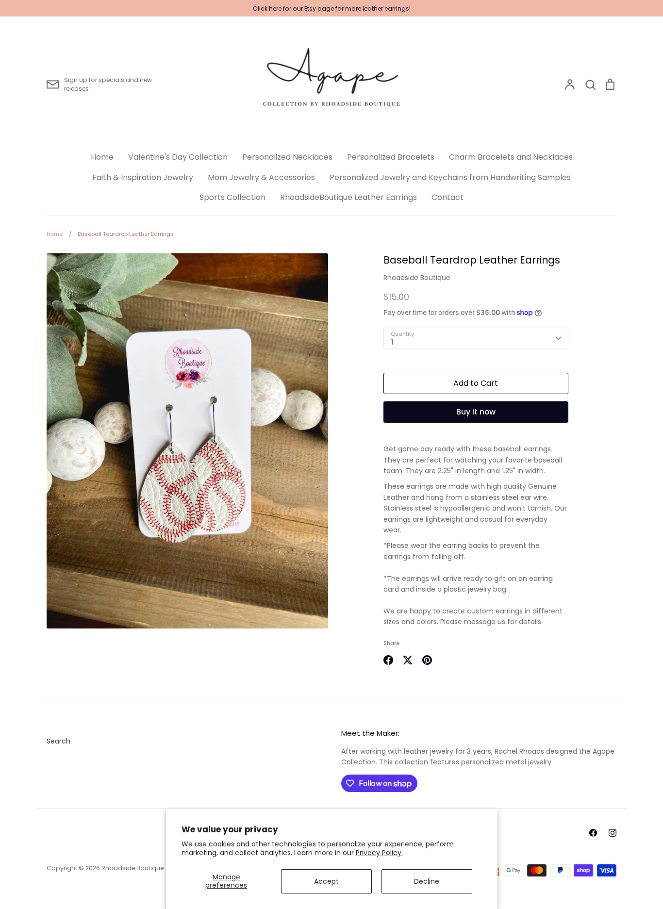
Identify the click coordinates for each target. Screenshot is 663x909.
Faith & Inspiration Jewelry (142, 177)
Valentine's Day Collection (178, 157)
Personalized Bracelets (390, 157)
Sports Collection (232, 197)
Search (58, 741)
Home (102, 157)
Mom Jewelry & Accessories (261, 177)
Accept (326, 881)
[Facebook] (593, 833)
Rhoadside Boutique (416, 277)
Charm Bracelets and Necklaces (511, 157)
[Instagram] (612, 833)
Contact (447, 197)
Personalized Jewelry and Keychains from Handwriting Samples (450, 177)
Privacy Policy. (379, 853)
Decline (426, 881)
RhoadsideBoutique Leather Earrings (348, 197)
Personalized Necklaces (287, 157)
